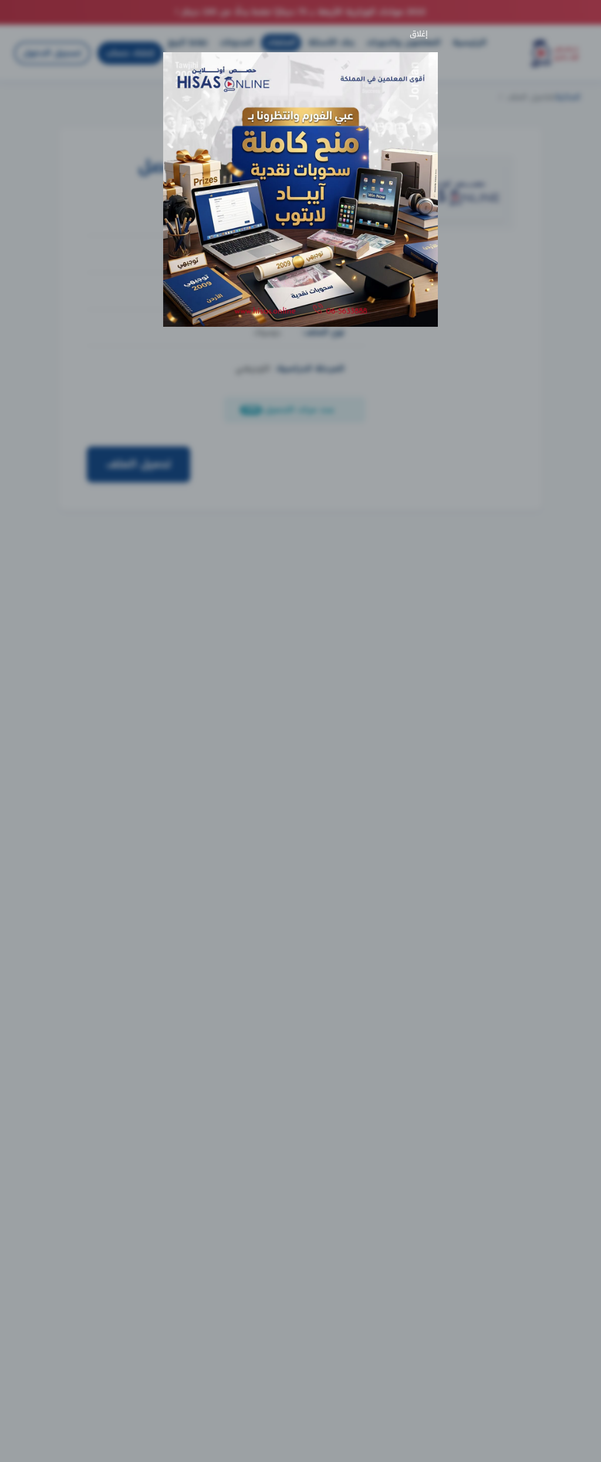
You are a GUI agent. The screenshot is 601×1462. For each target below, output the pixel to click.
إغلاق (421, 34)
